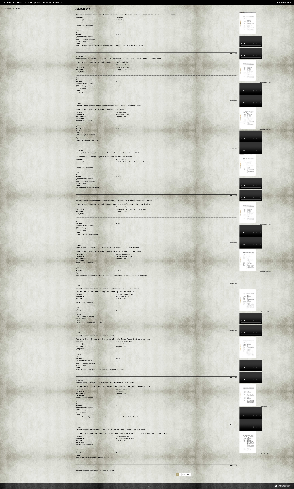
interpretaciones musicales (123, 45)
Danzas (84, 187)
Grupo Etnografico (32, 2)
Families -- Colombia (134, 153)
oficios (83, 322)
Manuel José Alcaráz (121, 159)
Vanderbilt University (8, 486)
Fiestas (89, 369)
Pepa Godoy (119, 17)
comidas (78, 369)
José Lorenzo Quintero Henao (124, 341)
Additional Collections (52, 2)
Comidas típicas (90, 275)
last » (188, 474)
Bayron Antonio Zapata (122, 207)
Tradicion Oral (121, 275)
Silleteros (98, 369)
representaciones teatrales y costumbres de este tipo (108, 417)
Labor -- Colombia (134, 288)
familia (88, 140)
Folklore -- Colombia (119, 429)
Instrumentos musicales (109, 45)
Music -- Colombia (147, 200)
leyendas (90, 417)
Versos (133, 45)
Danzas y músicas (85, 45)
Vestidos (127, 275)
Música (89, 187)
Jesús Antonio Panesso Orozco (124, 294)
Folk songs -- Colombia (135, 58)
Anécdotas (79, 417)
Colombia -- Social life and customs (151, 58)
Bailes (77, 45)
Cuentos (78, 234)
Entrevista (78, 322)
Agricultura (79, 92)
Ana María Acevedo (121, 112)
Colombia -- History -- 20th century (104, 58)
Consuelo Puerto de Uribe (123, 389)
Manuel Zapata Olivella (283, 2)
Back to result (233, 53)
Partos (97, 275)
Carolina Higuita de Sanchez (124, 254)
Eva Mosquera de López (122, 436)
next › (183, 474)
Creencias (85, 417)
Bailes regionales (80, 275)
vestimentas (113, 369)
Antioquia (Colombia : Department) (85, 58)
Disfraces (78, 457)
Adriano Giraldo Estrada (122, 65)
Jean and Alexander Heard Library (129, 486)
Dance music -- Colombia (121, 58)
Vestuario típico (135, 275)
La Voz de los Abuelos (12, 2)
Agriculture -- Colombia (82, 105)
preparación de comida (105, 275)
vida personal (139, 45)
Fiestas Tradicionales (96, 45)
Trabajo (114, 275)
